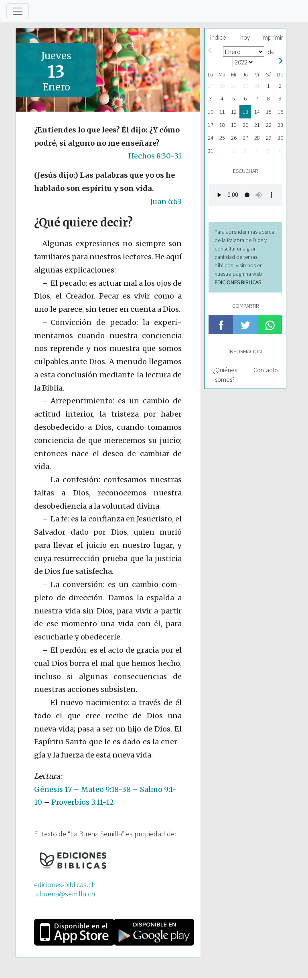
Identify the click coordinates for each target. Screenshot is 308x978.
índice (218, 37)
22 (269, 124)
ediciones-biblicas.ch (64, 884)
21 (257, 124)
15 (269, 111)
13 (245, 111)
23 (280, 124)
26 (234, 137)
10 (210, 111)
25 (222, 137)
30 (245, 85)
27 (210, 85)
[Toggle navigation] (17, 11)
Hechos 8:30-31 (155, 155)
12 (234, 111)
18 (222, 124)
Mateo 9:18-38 (106, 789)
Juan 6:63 (166, 201)
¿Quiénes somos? (225, 374)
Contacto (265, 370)
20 (245, 124)
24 (210, 137)
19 (234, 124)
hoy (245, 37)
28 (222, 85)
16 (280, 111)
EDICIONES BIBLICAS (238, 282)
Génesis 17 (53, 789)
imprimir (272, 37)
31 (257, 85)
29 (234, 85)
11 (222, 111)
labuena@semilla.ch (64, 893)
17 (210, 124)
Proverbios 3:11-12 (82, 802)
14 (257, 111)
